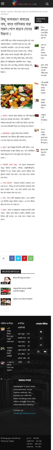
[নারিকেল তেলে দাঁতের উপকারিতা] (6, 301)
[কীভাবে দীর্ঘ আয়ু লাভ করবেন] (6, 280)
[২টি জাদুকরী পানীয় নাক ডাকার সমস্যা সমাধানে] (37, 83)
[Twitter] (18, 258)
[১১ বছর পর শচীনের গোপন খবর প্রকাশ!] (3, 363)
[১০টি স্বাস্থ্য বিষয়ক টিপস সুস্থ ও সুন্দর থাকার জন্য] (3, 329)
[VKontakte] (45, 351)
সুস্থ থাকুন (10, 11)
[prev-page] (2, 310)
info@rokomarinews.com (24, 413)
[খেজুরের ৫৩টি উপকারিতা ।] (37, 115)
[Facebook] (12, 258)
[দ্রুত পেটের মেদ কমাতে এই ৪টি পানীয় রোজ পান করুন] (37, 65)
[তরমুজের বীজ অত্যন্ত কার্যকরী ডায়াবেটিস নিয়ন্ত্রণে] (6, 291)
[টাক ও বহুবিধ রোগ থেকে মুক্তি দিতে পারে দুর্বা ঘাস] (37, 28)
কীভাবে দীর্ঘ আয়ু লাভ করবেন (21, 278)
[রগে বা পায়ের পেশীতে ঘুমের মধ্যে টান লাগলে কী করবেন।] (37, 130)
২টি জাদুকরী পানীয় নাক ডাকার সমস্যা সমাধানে (44, 87)
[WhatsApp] (30, 258)
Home (3, 11)
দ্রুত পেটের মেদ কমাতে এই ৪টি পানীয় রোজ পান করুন (44, 70)
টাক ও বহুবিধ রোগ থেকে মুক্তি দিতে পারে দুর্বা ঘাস (44, 32)
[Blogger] (41, 331)
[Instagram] (38, 351)
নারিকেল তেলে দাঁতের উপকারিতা (22, 299)
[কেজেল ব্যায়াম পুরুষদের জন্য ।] (37, 100)
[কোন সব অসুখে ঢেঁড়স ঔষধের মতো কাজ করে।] (37, 45)
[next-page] (6, 310)
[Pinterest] (24, 258)
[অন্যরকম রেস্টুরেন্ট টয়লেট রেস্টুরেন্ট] (3, 348)
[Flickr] (41, 345)
